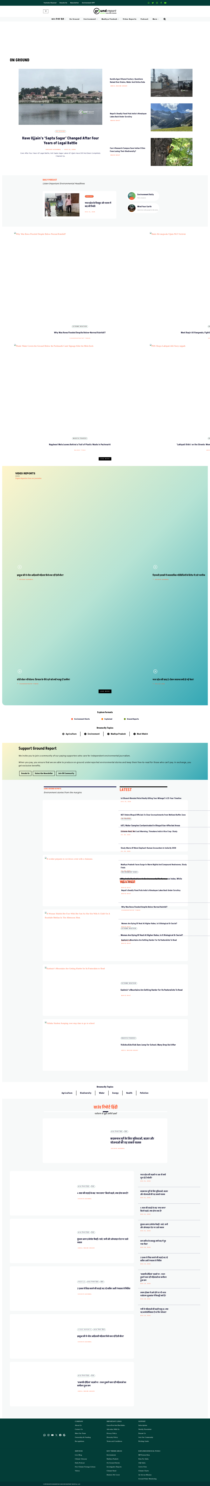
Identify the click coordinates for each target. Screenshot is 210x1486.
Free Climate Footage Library (85, 1414)
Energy (115, 996)
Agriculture (71, 637)
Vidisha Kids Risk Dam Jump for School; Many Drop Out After (148, 948)
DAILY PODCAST (50, 179)
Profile (92, 1211)
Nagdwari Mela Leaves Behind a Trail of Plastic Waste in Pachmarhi (80, 444)
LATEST (126, 693)
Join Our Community (145, 1384)
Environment (94, 637)
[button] (118, 19)
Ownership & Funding (83, 1384)
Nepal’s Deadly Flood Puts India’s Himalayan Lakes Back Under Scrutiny (150, 815)
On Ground (75, 19)
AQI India (141, 1410)
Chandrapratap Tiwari (80, 338)
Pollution (144, 996)
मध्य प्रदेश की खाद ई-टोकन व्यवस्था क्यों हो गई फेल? (99, 583)
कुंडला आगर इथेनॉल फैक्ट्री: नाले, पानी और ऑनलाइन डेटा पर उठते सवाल (116, 1162)
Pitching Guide (143, 1388)
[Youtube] (165, 2)
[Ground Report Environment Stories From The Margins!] (105, 11)
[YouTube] (52, 1382)
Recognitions (79, 1388)
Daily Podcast (80, 1410)
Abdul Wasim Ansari (119, 86)
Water (102, 996)
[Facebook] (161, 2)
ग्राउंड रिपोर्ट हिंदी (106, 1011)
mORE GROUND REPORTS (52, 692)
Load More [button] (105, 595)
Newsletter (74, 3)
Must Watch (142, 637)
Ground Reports (133, 623)
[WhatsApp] (44, 1382)
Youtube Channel (50, 3)
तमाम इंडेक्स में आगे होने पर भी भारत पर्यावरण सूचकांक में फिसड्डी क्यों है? (166, 1201)
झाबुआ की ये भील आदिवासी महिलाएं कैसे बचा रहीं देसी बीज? (40, 525)
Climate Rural (111, 1418)
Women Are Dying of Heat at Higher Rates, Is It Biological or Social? (149, 849)
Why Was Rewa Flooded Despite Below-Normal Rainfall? (80, 332)
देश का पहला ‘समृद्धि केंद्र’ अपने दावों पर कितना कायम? (160, 583)
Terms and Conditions (114, 1388)
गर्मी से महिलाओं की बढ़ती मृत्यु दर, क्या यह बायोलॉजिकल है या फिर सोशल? (167, 1218)
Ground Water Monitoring (147, 1426)
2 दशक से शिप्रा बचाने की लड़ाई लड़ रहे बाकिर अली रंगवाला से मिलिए (114, 1217)
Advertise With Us (113, 1377)
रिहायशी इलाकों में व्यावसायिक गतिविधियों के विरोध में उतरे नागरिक (104, 525)
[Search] (165, 19)
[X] (152, 2)
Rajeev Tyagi (80, 450)
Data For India (143, 1406)
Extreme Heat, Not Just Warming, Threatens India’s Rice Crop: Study (131, 748)
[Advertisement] (105, 37)
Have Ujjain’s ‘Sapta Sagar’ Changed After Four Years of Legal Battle (60, 141)
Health (129, 996)
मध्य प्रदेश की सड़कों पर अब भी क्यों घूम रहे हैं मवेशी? (159, 1085)
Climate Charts (143, 1418)
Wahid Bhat (115, 120)
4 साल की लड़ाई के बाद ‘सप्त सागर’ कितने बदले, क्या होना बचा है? (113, 1107)
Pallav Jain (85, 588)
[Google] (64, 1382)
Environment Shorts (82, 623)
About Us (78, 1373)
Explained (108, 623)
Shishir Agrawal (53, 149)
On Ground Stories (113, 1410)
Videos (77, 1418)
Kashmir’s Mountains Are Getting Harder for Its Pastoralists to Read (152, 893)
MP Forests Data (144, 1402)
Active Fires (142, 1414)
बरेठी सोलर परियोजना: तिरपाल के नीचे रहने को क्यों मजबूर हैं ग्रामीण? (43, 583)
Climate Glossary (81, 1406)
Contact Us (79, 1377)
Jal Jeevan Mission (145, 1422)
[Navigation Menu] (45, 11)
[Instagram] (156, 2)
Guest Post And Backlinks (116, 1373)
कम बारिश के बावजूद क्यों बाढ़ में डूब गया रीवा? (157, 1152)
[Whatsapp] (148, 2)
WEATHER (127, 807)
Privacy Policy (112, 1381)
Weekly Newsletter (144, 1377)
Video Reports (129, 19)
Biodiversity (85, 996)
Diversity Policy (112, 1384)
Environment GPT (88, 3)
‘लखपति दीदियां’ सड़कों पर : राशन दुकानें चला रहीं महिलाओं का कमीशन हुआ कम (119, 1327)
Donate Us (63, 3)
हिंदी (136, 1039)
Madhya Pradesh (80, 438)
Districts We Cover (113, 1422)
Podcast (145, 19)
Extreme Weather (80, 326)
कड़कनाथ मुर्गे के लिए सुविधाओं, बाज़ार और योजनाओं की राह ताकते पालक (166, 1102)
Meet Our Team (80, 1381)
